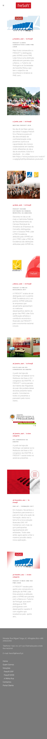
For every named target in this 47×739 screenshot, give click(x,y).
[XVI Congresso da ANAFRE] (23, 419)
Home (5, 661)
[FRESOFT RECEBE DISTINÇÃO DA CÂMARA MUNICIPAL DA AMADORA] (23, 185)
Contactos (7, 682)
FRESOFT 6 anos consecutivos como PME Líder (23, 45)
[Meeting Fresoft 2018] (23, 101)
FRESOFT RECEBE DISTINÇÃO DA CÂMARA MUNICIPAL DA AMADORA (22, 211)
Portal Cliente (8, 685)
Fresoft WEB (9, 675)
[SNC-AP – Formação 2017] (23, 482)
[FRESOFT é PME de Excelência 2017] (23, 267)
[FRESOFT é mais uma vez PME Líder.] (23, 560)
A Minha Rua (9, 678)
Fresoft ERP (8, 672)
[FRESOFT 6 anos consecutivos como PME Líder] (23, 24)
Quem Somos (8, 665)
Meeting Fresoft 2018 (22, 125)
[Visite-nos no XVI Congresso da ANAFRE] (23, 347)
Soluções (6, 668)
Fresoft (30, 39)
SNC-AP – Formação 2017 (23, 506)
